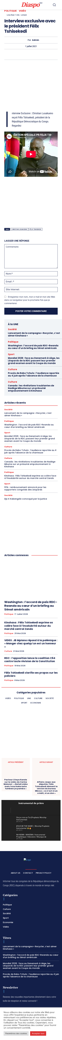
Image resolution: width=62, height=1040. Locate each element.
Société (12, 329)
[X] (8, 54)
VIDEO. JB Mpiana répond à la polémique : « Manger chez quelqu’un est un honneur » (30, 643)
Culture (12, 369)
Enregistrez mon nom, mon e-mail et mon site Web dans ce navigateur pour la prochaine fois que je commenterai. (29, 300)
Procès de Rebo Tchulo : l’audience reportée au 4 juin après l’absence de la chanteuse (33, 374)
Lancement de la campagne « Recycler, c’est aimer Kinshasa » (34, 334)
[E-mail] (47, 54)
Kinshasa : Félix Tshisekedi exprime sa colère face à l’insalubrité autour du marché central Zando (30, 477)
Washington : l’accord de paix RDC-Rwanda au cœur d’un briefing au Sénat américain (33, 347)
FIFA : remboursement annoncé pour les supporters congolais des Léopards (25, 488)
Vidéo (22, 11)
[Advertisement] (31, 82)
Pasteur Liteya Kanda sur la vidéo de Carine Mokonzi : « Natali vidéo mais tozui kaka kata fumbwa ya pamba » (16, 784)
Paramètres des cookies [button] (16, 1033)
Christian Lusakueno (19, 229)
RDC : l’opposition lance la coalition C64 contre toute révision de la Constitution (29, 659)
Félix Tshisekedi (35, 229)
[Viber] (21, 54)
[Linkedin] (34, 54)
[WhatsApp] (14, 54)
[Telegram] (41, 54)
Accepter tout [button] (38, 1033)
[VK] (54, 54)
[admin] (25, 40)
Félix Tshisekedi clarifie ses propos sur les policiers (31, 674)
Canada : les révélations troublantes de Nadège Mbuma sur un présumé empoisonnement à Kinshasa (31, 388)
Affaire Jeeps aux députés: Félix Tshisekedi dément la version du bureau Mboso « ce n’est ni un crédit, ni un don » (46, 787)
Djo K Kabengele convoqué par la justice (25, 498)
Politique (10, 11)
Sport (11, 354)
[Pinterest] (27, 54)
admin (35, 40)
